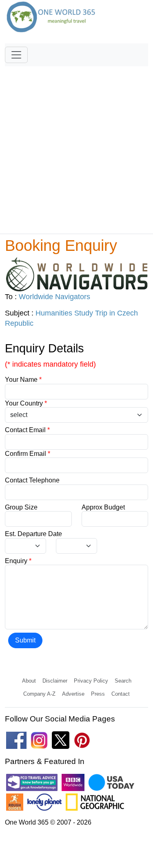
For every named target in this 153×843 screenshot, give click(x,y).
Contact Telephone (32, 480)
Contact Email (27, 429)
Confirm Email (27, 453)
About (29, 681)
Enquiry (18, 560)
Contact (120, 694)
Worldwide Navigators (54, 297)
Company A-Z (39, 694)
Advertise (73, 694)
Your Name (23, 379)
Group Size (21, 507)
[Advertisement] (76, 146)
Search (123, 681)
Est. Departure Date (33, 533)
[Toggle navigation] (16, 55)
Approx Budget (103, 507)
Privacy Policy (91, 681)
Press (98, 694)
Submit (25, 640)
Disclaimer (54, 681)
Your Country (26, 403)
